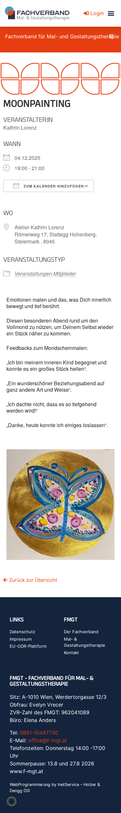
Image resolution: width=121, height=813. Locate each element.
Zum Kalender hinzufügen (53, 186)
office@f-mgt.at (47, 740)
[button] (111, 13)
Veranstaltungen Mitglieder (45, 273)
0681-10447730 (39, 732)
